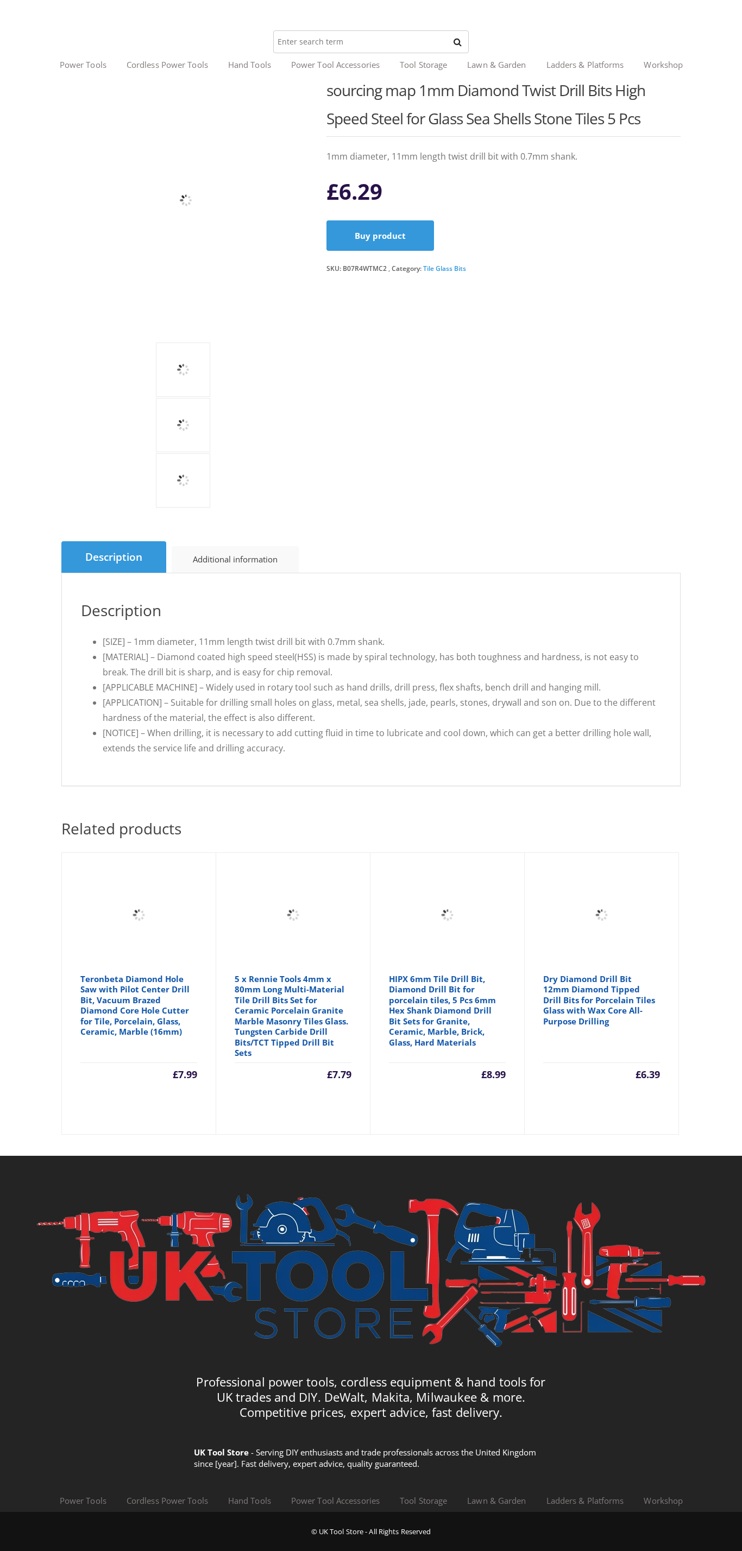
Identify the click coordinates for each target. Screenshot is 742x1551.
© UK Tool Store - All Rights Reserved (371, 1531)
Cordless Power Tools (167, 64)
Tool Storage (423, 64)
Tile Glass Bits (444, 268)
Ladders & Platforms (585, 64)
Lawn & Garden (496, 64)
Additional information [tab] (235, 559)
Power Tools (83, 64)
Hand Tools (249, 64)
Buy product (380, 235)
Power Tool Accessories (335, 64)
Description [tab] (113, 557)
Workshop (663, 64)
